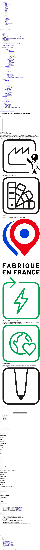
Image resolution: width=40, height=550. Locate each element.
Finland (6, 13)
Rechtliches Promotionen (6, 543)
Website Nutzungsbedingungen (7, 542)
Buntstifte (10, 55)
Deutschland (7, 6)
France (6, 5)
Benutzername (4, 36)
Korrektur (10, 58)
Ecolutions (8, 67)
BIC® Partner (11, 64)
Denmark (6, 16)
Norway (6, 14)
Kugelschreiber (11, 51)
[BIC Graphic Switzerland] (5, 29)
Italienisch (6, 27)
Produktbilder (3, 486)
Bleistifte (10, 53)
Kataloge (8, 72)
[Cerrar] (0, 535)
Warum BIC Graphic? (10, 75)
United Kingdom (7, 4)
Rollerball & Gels (12, 52)
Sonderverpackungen (10, 65)
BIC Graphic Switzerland (4, 111)
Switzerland (4, 2)
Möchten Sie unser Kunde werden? (18, 38)
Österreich (6, 24)
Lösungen (6, 49)
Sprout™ (8, 70)
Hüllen (10, 61)
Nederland (6, 8)
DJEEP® (8, 69)
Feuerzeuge (11, 60)
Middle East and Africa (8, 23)
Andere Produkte (11, 62)
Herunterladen (19, 507)
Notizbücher (9, 63)
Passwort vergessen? (8, 38)
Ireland (6, 11)
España (6, 3)
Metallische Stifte (11, 56)
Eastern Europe (7, 19)
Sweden (6, 17)
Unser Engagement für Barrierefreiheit (8, 545)
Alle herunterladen (3, 497)
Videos (12, 486)
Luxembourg (7, 18)
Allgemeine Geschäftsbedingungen (8, 544)
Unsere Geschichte (10, 74)
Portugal (6, 9)
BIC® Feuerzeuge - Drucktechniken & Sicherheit (15, 77)
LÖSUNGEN (12, 111)
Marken (3, 98)
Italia (5, 7)
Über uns (6, 73)
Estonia (6, 21)
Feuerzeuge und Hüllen (10, 59)
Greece (6, 10)
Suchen (12, 47)
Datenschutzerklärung (6, 541)
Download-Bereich (5, 101)
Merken (5, 37)
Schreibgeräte (9, 50)
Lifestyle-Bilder (8, 486)
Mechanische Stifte (12, 54)
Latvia (6, 22)
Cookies (3, 546)
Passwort (18, 36)
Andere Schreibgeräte (12, 57)
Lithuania (6, 20)
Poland (6, 15)
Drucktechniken (9, 76)
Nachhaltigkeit (7, 66)
